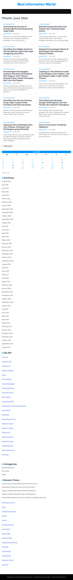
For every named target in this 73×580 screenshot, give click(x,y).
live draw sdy (6, 551)
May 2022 (5, 316)
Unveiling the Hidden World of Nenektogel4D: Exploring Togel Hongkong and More (18, 51)
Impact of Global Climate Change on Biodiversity (19, 494)
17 (3, 165)
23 (62, 165)
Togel (4, 375)
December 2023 (7, 250)
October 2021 (6, 340)
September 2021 (7, 344)
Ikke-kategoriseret (9, 24)
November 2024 (7, 212)
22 (52, 165)
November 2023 (7, 254)
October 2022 (6, 299)
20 (32, 165)
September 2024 (7, 219)
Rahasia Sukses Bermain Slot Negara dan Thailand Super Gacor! (53, 28)
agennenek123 (7, 33)
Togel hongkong (7, 370)
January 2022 (6, 330)
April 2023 (5, 278)
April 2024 (5, 237)
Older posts (8, 146)
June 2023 (5, 271)
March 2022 (6, 323)
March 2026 (6, 199)
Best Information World (37, 4)
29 (52, 168)
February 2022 (7, 326)
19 (23, 165)
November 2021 (7, 337)
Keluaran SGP (6, 362)
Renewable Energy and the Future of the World (18, 487)
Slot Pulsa (5, 454)
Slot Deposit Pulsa (8, 388)
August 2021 (6, 347)
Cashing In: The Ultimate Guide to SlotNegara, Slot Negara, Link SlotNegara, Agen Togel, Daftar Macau (54, 74)
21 (42, 165)
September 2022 (7, 302)
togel (4, 474)
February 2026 (7, 202)
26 (23, 168)
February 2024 (7, 243)
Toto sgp (5, 357)
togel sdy (5, 564)
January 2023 (6, 288)
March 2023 (6, 281)
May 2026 (5, 192)
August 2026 (6, 181)
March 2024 (6, 240)
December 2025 (7, 209)
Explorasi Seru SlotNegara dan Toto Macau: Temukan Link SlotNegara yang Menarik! (18, 127)
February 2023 (7, 285)
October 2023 (6, 257)
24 (3, 168)
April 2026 (5, 195)
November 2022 (7, 295)
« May (4, 173)
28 (42, 168)
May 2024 (5, 233)
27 (32, 168)
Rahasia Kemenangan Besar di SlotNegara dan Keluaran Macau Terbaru (53, 51)
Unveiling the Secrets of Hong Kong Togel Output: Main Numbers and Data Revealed (17, 102)
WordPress (63, 577)
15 (52, 162)
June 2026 (5, 188)
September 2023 (7, 261)
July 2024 (5, 226)
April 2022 (5, 319)
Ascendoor (47, 577)
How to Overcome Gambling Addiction (52, 126)
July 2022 (5, 309)
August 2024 (6, 223)
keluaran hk (6, 366)
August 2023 (6, 264)
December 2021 (7, 333)
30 (62, 168)
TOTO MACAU (7, 379)
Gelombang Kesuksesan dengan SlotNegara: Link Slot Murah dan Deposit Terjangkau (54, 102)
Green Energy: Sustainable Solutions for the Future (19, 484)
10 (3, 162)
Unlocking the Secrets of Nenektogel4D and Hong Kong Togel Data (18, 28)
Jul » (8, 173)
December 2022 (7, 292)
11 (13, 162)
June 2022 (5, 313)
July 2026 (5, 185)
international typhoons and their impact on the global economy (24, 497)
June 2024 (5, 230)
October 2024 (6, 216)
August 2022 (6, 306)
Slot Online (6, 471)
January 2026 (6, 205)
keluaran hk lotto (8, 560)
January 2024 (6, 247)
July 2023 (5, 268)
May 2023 (5, 274)
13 (32, 162)
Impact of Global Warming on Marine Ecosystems (19, 491)
